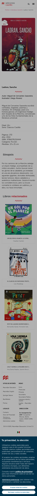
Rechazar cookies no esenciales (18, 492)
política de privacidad (24, 472)
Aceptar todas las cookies (18, 487)
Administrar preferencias (10, 480)
